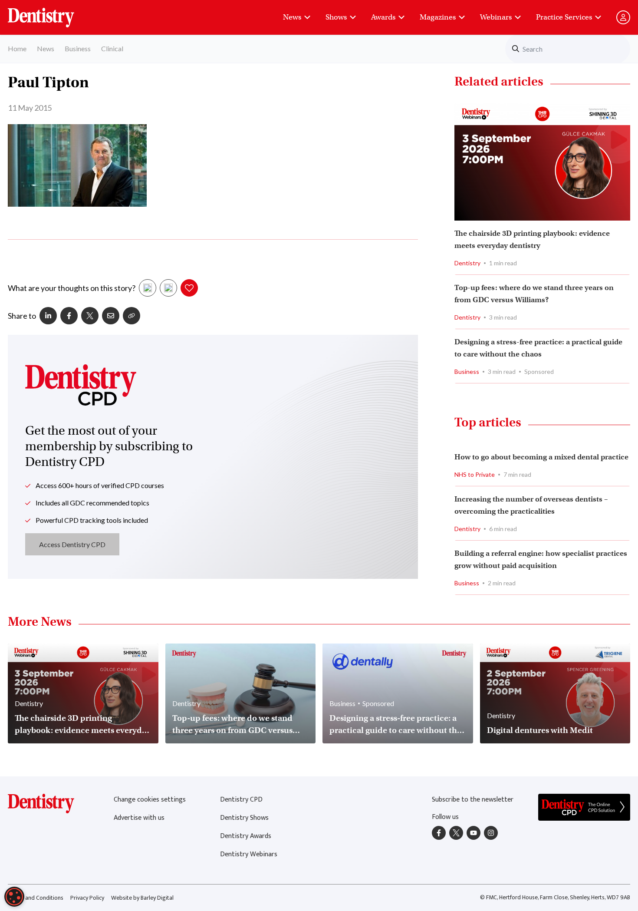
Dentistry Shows (244, 818)
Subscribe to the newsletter (472, 799)
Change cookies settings (150, 799)
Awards (383, 17)
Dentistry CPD (241, 799)
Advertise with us (139, 818)
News (292, 17)
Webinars (496, 17)
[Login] (623, 17)
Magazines (438, 17)
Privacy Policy (87, 898)
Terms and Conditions (35, 898)
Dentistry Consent (51, 13)
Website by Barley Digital (142, 898)
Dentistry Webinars (248, 854)
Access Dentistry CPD (72, 544)
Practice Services (564, 17)
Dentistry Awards (245, 836)
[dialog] (14, 897)
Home (17, 48)
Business (78, 48)
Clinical (112, 48)
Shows (336, 17)
